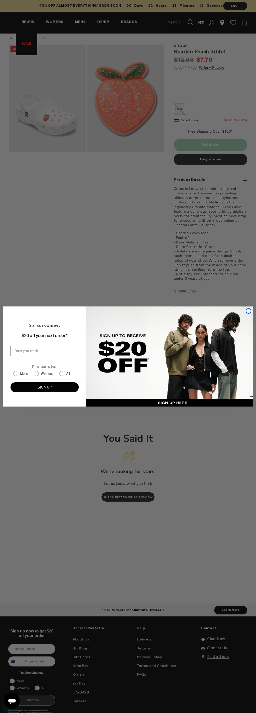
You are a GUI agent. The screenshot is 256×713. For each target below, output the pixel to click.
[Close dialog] (248, 310)
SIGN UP (45, 387)
